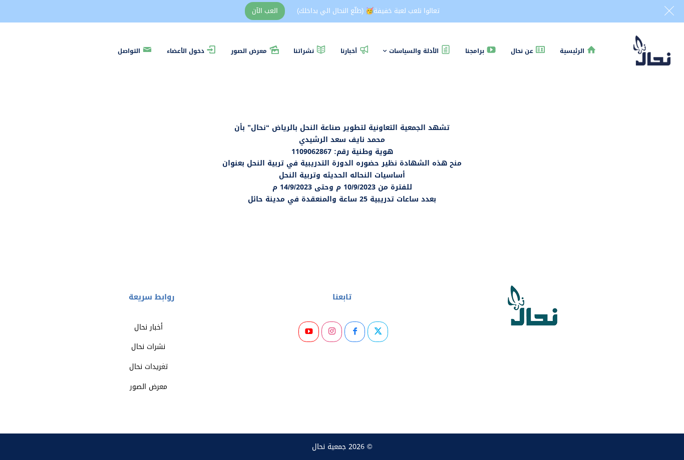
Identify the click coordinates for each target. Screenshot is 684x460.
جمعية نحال (329, 447)
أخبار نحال (148, 327)
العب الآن (265, 10)
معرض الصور (148, 387)
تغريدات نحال (148, 367)
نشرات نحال (148, 347)
